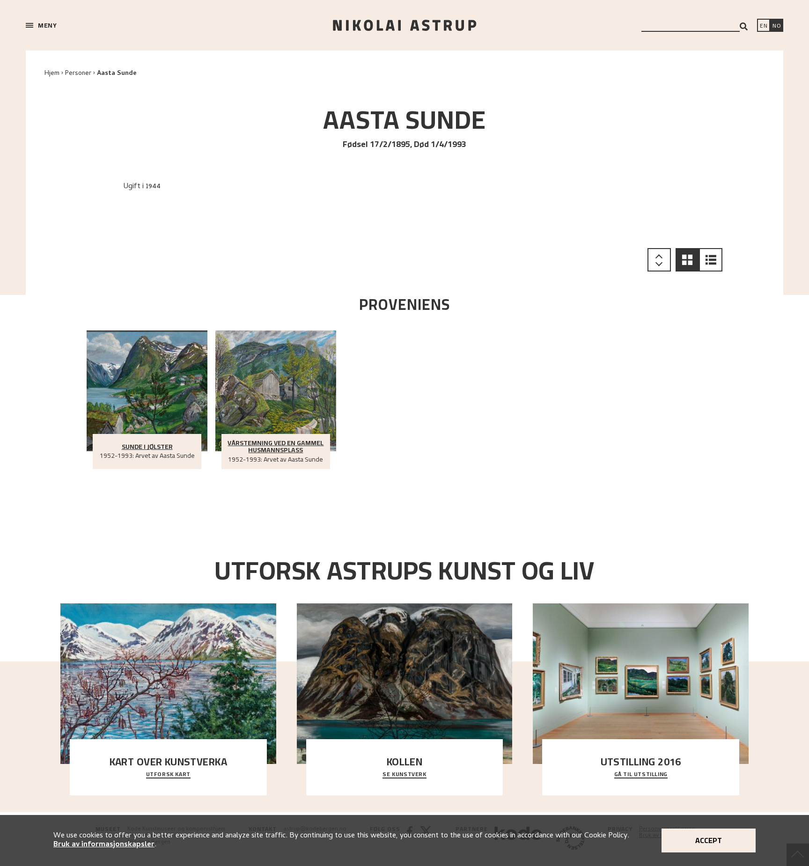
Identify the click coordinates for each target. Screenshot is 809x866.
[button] (687, 260)
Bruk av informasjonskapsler (103, 845)
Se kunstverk (404, 774)
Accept (708, 840)
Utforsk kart (168, 774)
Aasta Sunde (117, 73)
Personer (78, 73)
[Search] (744, 26)
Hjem (51, 73)
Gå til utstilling (641, 774)
